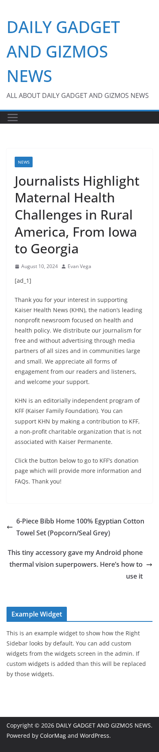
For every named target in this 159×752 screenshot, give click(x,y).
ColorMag (53, 735)
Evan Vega (79, 266)
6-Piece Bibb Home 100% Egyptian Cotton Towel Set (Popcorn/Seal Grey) (80, 527)
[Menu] (13, 117)
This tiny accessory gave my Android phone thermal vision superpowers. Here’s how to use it (75, 564)
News (23, 162)
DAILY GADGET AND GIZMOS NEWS (63, 51)
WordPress (94, 735)
